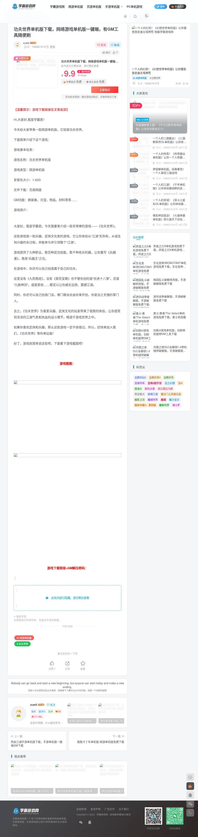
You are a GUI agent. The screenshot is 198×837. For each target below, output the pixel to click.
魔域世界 (153, 399)
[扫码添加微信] (190, 804)
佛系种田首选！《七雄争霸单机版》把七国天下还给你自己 (169, 219)
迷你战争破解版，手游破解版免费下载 (169, 298)
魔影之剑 (140, 399)
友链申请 (81, 809)
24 (59, 711)
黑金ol (138, 388)
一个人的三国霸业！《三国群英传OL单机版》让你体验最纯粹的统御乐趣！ (169, 142)
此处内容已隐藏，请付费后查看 (68, 597)
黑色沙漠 (150, 388)
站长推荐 (138, 237)
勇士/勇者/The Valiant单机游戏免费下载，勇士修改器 (169, 315)
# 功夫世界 (22, 643)
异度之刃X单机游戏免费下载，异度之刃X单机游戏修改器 (169, 249)
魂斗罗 (176, 405)
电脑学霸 (116, 814)
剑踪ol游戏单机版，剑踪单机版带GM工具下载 (169, 332)
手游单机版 (112, 6)
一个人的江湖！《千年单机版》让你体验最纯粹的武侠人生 (169, 188)
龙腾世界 (169, 377)
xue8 (26, 43)
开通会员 (179, 6)
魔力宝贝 (174, 399)
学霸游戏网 (57, 6)
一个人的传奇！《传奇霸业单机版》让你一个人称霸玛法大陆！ (169, 157)
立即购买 (104, 90)
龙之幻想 (170, 383)
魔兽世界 (164, 405)
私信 (116, 45)
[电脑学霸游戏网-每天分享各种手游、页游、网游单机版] (26, 811)
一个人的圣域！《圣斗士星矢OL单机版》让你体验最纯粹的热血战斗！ (169, 203)
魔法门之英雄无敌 (171, 394)
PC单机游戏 (134, 6)
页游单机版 (94, 6)
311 (43, 711)
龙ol (180, 383)
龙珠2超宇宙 (155, 383)
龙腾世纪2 (140, 377)
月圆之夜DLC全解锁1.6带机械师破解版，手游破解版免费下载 (170, 350)
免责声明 (95, 809)
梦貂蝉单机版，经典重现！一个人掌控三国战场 (169, 171)
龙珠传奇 (140, 383)
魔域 (163, 399)
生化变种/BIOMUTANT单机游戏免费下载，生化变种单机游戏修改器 (169, 266)
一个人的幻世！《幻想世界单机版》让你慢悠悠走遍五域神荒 (159, 71)
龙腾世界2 (154, 377)
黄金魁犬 (140, 394)
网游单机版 (75, 6)
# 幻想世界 (155, 77)
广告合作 (110, 809)
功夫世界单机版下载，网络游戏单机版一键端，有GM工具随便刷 (66, 32)
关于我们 (124, 809)
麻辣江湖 (153, 394)
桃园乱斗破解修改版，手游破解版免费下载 (169, 281)
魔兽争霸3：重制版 (145, 405)
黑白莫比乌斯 (165, 388)
